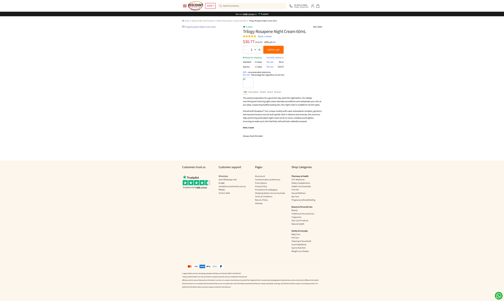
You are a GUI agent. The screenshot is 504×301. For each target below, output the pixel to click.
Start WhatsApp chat (228, 179)
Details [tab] (263, 92)
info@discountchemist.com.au (232, 186)
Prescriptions (261, 183)
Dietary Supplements (301, 183)
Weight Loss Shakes (300, 251)
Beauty (295, 210)
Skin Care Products (300, 220)
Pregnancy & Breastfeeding (303, 200)
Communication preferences (267, 179)
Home (187, 21)
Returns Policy (261, 200)
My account (260, 176)
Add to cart (273, 50)
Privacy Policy (261, 186)
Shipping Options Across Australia (270, 193)
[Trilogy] (248, 83)
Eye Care (295, 196)
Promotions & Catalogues (266, 189)
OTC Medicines (298, 179)
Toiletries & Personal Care (303, 213)
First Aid (295, 189)
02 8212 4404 (224, 193)
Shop (210, 5)
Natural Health (298, 224)
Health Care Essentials (301, 186)
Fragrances (296, 217)
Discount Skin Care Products (203, 21)
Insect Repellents (299, 244)
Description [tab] (253, 92)
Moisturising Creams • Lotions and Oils (231, 21)
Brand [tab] (270, 92)
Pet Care (295, 237)
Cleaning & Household (301, 241)
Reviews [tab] (277, 92)
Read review (265, 36)
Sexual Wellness (299, 193)
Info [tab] (245, 92)
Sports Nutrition (299, 247)
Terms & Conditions (263, 196)
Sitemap (258, 203)
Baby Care (296, 234)
